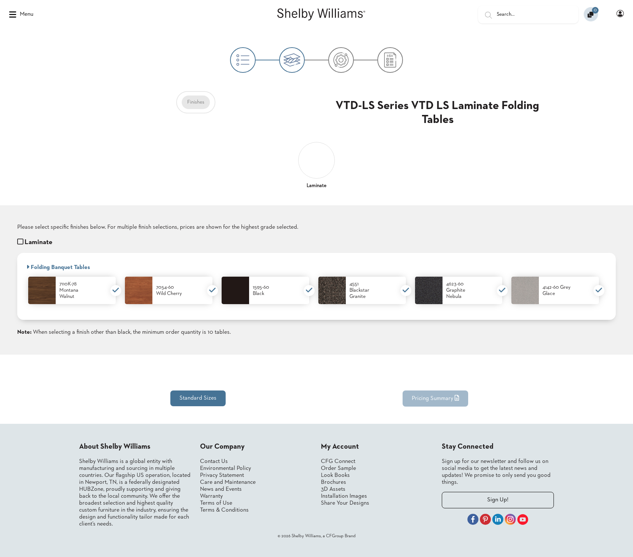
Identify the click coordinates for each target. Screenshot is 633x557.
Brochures (333, 482)
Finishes (195, 102)
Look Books (335, 475)
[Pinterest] (485, 520)
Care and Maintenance (228, 482)
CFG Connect (338, 461)
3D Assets (333, 489)
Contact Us (214, 461)
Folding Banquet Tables (59, 267)
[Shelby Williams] (321, 14)
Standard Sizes (197, 398)
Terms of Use (216, 503)
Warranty (211, 496)
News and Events (221, 489)
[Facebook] (472, 520)
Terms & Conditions (224, 510)
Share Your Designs (345, 503)
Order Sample (338, 468)
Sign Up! (497, 500)
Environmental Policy (225, 468)
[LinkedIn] (497, 520)
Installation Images (344, 496)
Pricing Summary (433, 398)
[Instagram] (510, 520)
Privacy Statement (222, 475)
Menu (26, 14)
